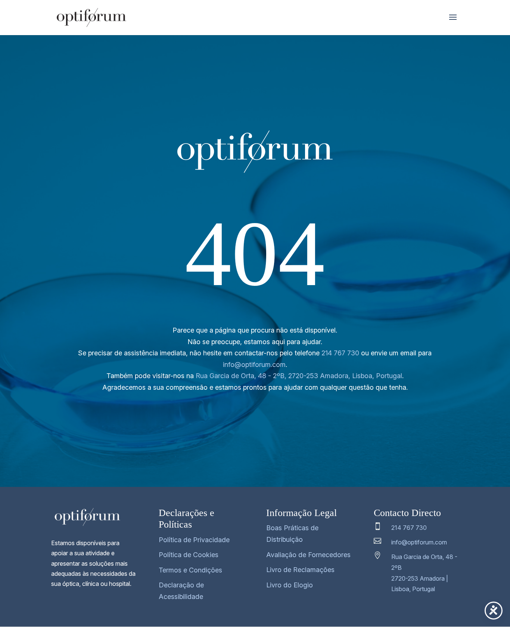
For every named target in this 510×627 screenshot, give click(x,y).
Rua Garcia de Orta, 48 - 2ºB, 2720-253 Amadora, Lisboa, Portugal (299, 376)
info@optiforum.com (254, 364)
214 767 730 (340, 353)
